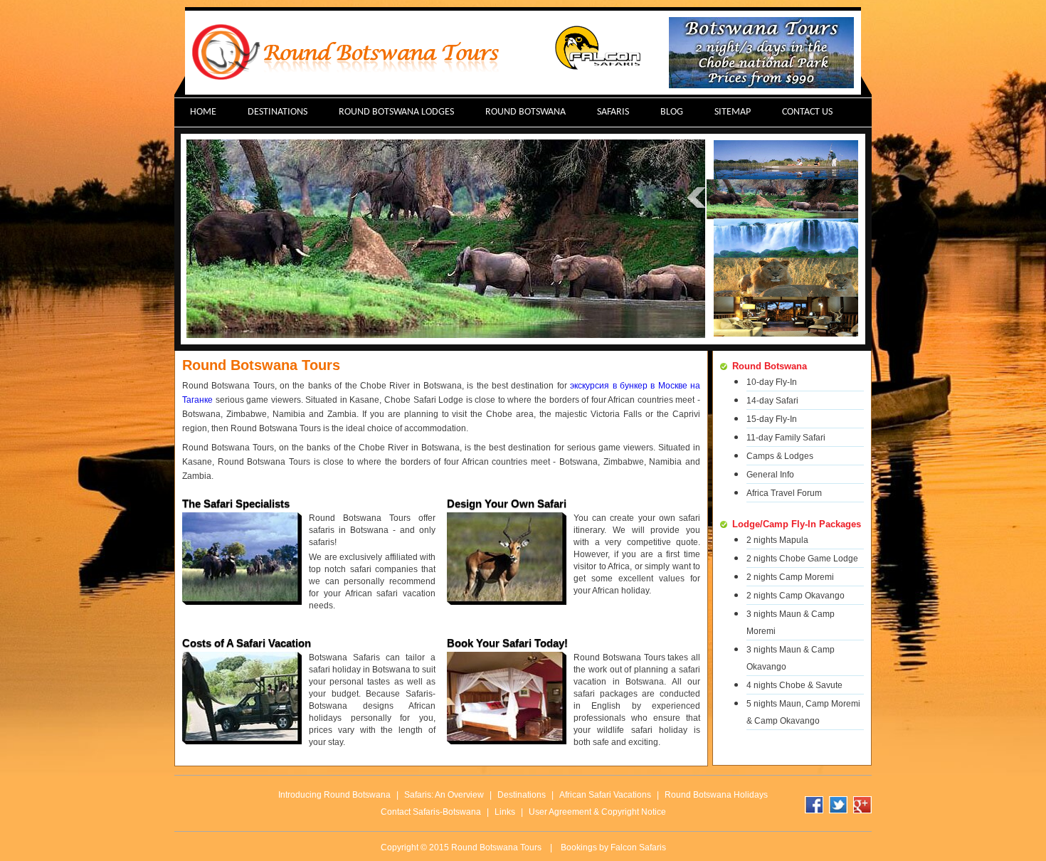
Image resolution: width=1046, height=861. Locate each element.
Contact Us (807, 112)
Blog (671, 112)
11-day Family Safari (785, 438)
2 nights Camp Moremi (790, 577)
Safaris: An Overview (444, 795)
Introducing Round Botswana (334, 795)
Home (203, 112)
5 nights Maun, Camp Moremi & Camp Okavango (803, 712)
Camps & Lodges (779, 456)
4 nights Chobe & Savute (794, 685)
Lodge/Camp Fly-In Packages (796, 524)
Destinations (277, 112)
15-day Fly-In (771, 419)
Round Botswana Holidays (716, 795)
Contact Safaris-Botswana (431, 812)
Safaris (613, 112)
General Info (770, 475)
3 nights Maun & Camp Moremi (790, 622)
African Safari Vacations (605, 795)
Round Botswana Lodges (396, 112)
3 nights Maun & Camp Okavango (790, 658)
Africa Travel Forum (784, 493)
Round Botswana (525, 112)
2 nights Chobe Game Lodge (802, 559)
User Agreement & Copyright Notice (597, 812)
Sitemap (732, 112)
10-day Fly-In (771, 382)
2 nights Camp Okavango (795, 596)
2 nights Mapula (777, 540)
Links (505, 812)
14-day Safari (772, 401)
